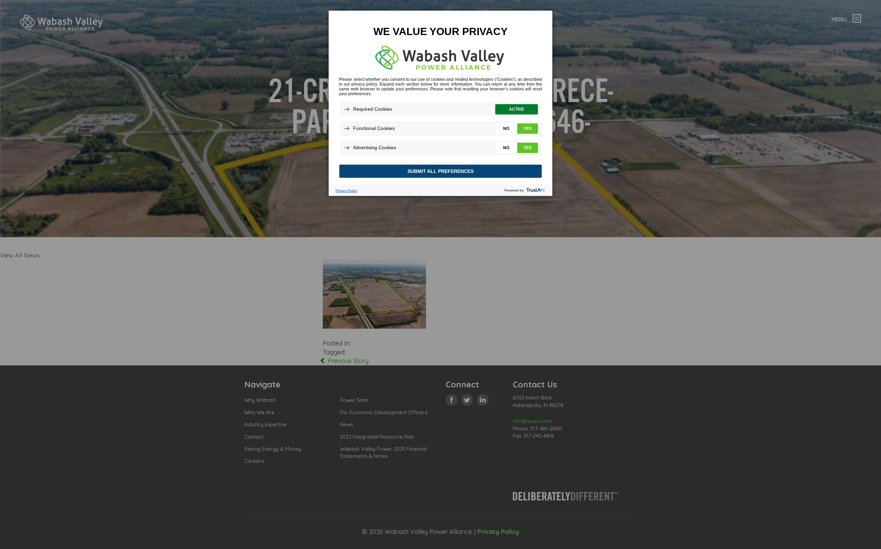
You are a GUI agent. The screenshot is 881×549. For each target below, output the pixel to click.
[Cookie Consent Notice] (440, 103)
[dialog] (440, 103)
